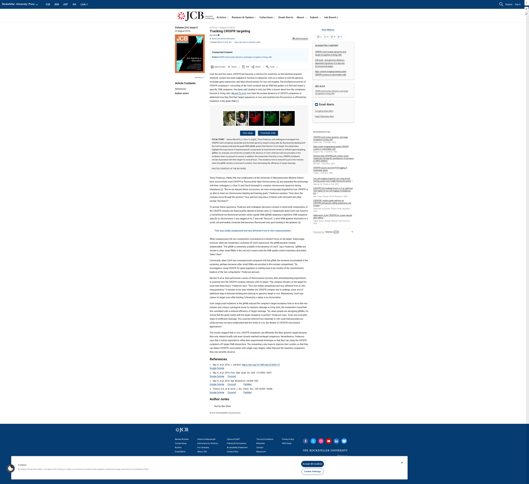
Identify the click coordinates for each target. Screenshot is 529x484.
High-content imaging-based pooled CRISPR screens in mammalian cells (331, 147)
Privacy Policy (288, 439)
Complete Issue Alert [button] (324, 111)
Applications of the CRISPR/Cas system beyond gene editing (332, 216)
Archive (178, 447)
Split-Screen (220, 67)
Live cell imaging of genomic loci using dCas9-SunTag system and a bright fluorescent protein (332, 179)
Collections (266, 17)
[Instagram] (321, 441)
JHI (74, 4)
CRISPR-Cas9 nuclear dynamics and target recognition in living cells (245, 57)
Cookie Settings (312, 471)
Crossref (232, 376)
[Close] (402, 463)
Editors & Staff (233, 439)
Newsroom (261, 452)
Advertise (260, 443)
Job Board (330, 17)
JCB (48, 4)
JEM (56, 4)
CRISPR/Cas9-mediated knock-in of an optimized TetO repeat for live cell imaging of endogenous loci (333, 190)
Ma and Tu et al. (238, 93)
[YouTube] (328, 441)
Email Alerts (286, 17)
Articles (221, 17)
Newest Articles (182, 439)
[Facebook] (305, 441)
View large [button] (248, 133)
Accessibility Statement (237, 447)
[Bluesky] (344, 441)
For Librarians (203, 447)
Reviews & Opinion (243, 17)
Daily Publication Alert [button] (324, 116)
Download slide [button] (268, 133)
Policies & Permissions (236, 443)
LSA (83, 4)
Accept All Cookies (312, 464)
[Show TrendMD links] (352, 231)
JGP (65, 4)
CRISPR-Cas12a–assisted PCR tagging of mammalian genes (330, 169)
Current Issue (181, 443)
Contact (259, 447)
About (300, 17)
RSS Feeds (287, 443)
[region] (209, 468)
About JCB (202, 452)
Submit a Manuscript (206, 439)
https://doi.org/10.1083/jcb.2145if (247, 42)
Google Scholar (217, 368)
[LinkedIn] (336, 441)
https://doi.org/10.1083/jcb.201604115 (261, 364)
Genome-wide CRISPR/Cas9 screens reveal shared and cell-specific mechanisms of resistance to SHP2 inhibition (333, 158)
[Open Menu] (20, 4)
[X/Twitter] (313, 441)
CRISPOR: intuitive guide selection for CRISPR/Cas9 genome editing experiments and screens (332, 203)
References (180, 89)
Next (199, 78)
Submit (314, 17)
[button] (233, 67)
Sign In (518, 4)
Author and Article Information (223, 39)
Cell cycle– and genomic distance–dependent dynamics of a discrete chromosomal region (330, 63)
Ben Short (213, 35)
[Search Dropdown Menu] (501, 4)
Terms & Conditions (264, 439)
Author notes (182, 93)
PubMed (247, 384)
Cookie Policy (232, 452)
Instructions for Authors (207, 443)
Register (509, 4)
